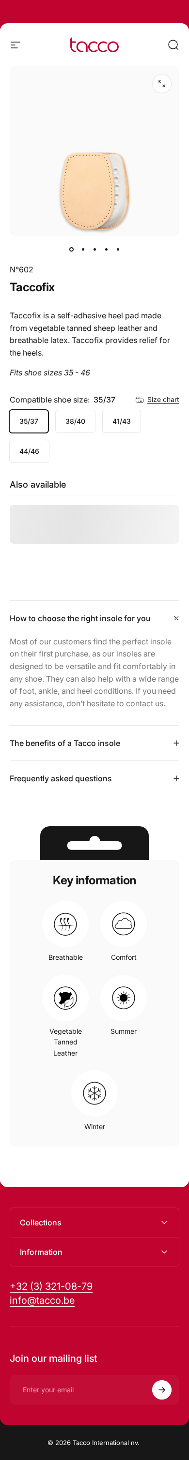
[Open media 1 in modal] (162, 83)
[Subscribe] (162, 1390)
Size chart (163, 399)
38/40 (75, 421)
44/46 (29, 451)
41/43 (121, 421)
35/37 (28, 421)
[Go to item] (71, 249)
